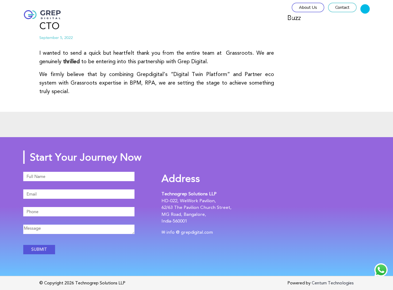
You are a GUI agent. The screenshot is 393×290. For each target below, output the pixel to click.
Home (197, 17)
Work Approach (323, 17)
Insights (361, 17)
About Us (308, 7)
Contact (342, 7)
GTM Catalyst (232, 17)
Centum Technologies (333, 282)
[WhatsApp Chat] (381, 270)
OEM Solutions (277, 17)
